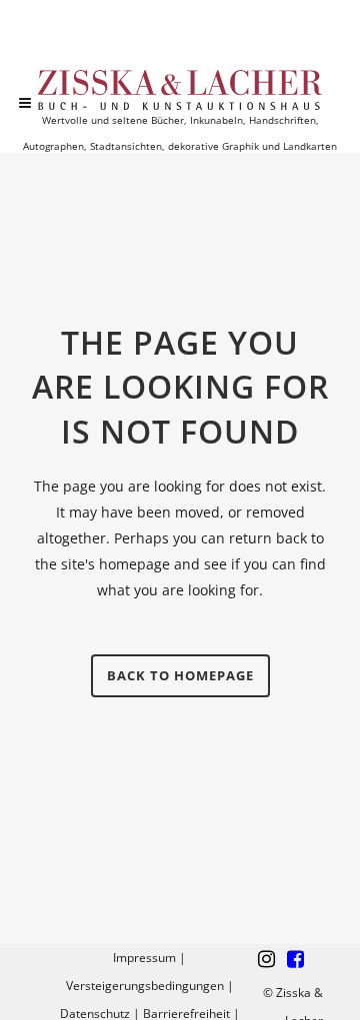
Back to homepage (180, 675)
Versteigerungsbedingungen (145, 985)
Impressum (144, 957)
